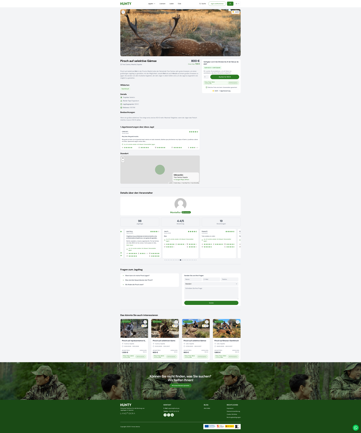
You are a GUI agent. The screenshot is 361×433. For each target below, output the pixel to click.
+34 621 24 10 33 (174, 411)
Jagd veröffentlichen (217, 4)
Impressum (230, 408)
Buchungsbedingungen (234, 417)
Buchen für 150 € (225, 77)
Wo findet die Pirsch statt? (134, 285)
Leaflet (170, 183)
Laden (172, 4)
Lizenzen (162, 4)
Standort (124, 153)
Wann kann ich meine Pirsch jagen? (137, 276)
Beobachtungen (127, 112)
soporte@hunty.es (173, 408)
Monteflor (175, 212)
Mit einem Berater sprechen (180, 385)
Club (179, 4)
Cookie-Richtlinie (232, 414)
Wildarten (124, 85)
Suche (204, 4)
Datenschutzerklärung (233, 411)
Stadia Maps (177, 183)
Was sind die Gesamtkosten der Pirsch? (139, 280)
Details (123, 94)
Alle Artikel (207, 408)
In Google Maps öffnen (181, 180)
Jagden (150, 4)
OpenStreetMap (195, 183)
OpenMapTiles (186, 183)
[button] (122, 158)
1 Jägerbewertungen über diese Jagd (137, 127)
